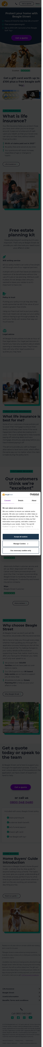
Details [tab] (20, 500)
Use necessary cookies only (20, 550)
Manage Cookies (19, 543)
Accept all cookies (20, 537)
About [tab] (34, 500)
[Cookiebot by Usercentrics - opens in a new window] (30, 494)
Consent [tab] (7, 500)
